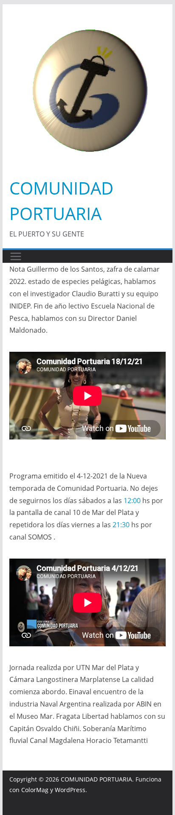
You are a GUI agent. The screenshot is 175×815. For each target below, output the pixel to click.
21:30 (121, 524)
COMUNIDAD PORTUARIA (96, 779)
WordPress (70, 790)
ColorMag (34, 790)
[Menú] (15, 256)
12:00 (132, 500)
